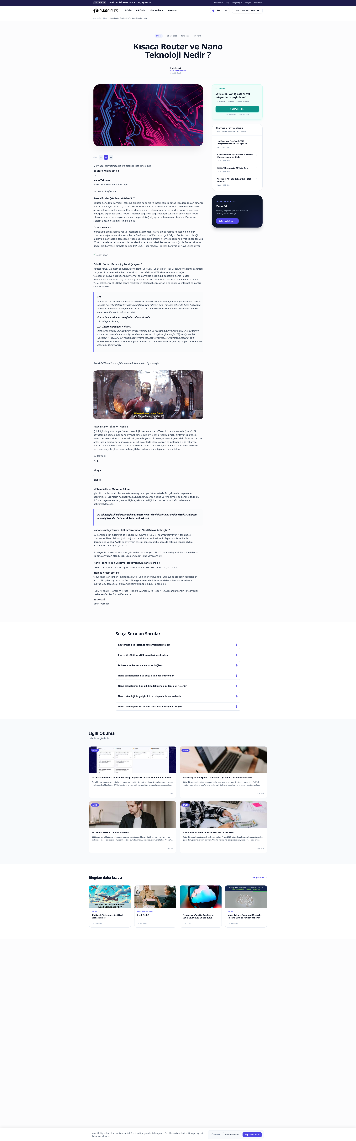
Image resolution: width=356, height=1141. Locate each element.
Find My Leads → (237, 109)
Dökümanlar (218, 3)
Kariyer (248, 3)
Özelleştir (216, 1134)
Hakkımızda (258, 3)
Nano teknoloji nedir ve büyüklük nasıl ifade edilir (146, 675)
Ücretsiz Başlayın (246, 10)
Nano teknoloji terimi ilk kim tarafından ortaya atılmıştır (150, 706)
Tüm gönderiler (258, 877)
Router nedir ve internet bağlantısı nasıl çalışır (144, 644)
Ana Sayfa (97, 18)
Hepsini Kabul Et (252, 1134)
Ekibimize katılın (226, 221)
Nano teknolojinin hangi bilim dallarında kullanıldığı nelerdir (152, 685)
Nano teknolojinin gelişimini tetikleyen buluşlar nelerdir (149, 696)
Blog (227, 3)
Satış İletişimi (237, 3)
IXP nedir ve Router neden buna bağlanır (140, 665)
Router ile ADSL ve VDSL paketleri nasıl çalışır (143, 655)
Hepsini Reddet (232, 1134)
